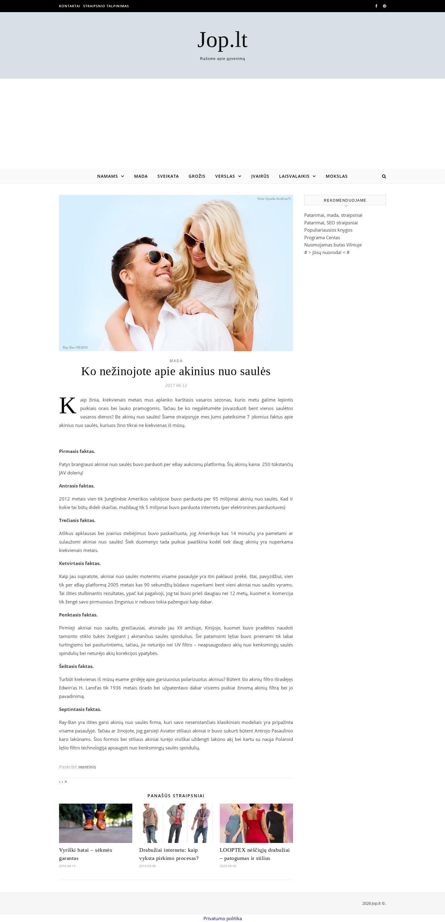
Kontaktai (69, 6)
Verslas (225, 176)
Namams (107, 176)
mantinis (87, 767)
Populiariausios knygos (328, 230)
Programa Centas (322, 237)
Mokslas (337, 176)
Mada (141, 176)
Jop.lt (222, 39)
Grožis (197, 176)
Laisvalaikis (294, 176)
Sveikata (168, 176)
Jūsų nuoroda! (326, 252)
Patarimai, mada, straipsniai (333, 215)
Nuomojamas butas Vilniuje (333, 245)
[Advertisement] (222, 124)
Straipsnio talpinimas (106, 6)
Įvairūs (260, 176)
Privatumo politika (222, 918)
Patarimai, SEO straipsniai (331, 223)
